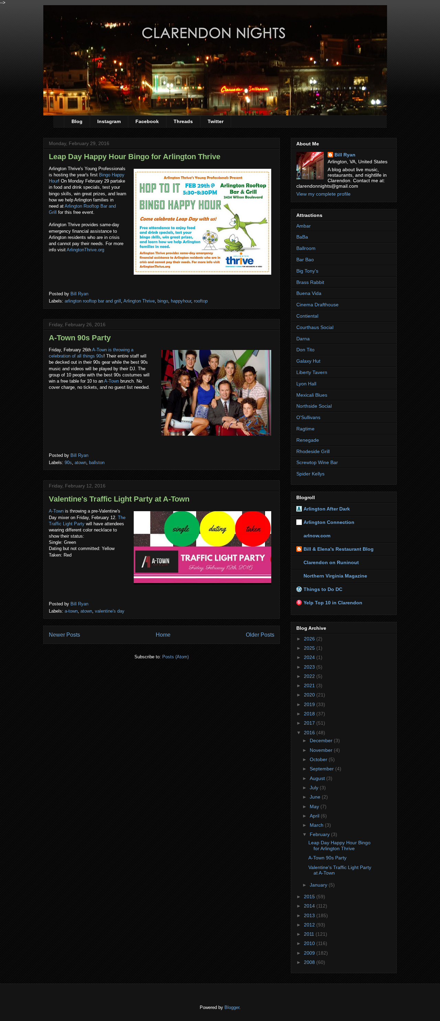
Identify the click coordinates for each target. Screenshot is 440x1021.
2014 (310, 906)
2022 (310, 676)
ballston (96, 462)
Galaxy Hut (308, 361)
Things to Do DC (323, 589)
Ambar (303, 226)
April (315, 816)
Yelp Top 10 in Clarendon (333, 602)
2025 (310, 648)
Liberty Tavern (311, 372)
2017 (310, 723)
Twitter (215, 121)
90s (68, 462)
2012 (310, 924)
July (315, 787)
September (322, 768)
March (317, 825)
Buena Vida (308, 293)
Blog (77, 121)
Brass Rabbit (310, 282)
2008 (310, 962)
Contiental (307, 316)
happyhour (181, 301)
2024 (310, 657)
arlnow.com (317, 535)
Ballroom (306, 248)
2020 (310, 695)
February (320, 834)
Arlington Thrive (139, 301)
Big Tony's (307, 271)
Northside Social (314, 406)
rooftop (201, 301)
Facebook (147, 121)
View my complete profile (323, 194)
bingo (162, 301)
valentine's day (109, 611)
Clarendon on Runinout (331, 562)
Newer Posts (64, 635)
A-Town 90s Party (80, 337)
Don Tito (305, 349)
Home (163, 635)
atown (80, 462)
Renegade (307, 440)
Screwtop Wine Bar (317, 462)
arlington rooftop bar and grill (93, 301)
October (319, 759)
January (319, 885)
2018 (310, 713)
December (322, 740)
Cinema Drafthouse (317, 304)
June (316, 797)
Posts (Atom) (175, 656)
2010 (310, 943)
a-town (71, 611)
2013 (310, 915)
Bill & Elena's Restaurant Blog (339, 549)
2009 (310, 953)
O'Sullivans (308, 417)
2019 (310, 704)
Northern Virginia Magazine (335, 576)
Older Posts (260, 635)
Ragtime (305, 428)
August (318, 778)
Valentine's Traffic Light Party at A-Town (119, 499)
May (315, 806)
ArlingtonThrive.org (85, 249)
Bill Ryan (344, 154)
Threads (183, 121)
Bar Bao (305, 259)
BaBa (302, 237)
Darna (303, 338)
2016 (310, 732)
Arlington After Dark (327, 509)
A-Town (111, 381)
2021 (310, 685)
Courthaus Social (314, 327)
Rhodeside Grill (313, 451)
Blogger (231, 1007)
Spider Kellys (310, 473)
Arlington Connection (329, 522)
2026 (310, 638)
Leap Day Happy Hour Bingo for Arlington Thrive (134, 156)
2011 (310, 934)
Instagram (109, 121)
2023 (310, 667)
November (322, 750)
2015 (310, 896)
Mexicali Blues (311, 395)
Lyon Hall (306, 383)
